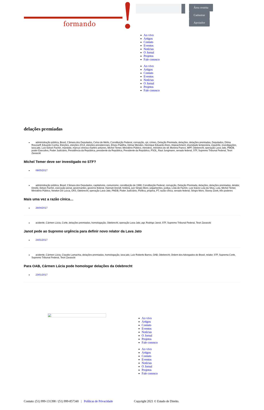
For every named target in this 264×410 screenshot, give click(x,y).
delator (235, 185)
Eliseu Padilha (118, 145)
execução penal (63, 188)
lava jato (36, 147)
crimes (152, 142)
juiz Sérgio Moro (139, 188)
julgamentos (156, 188)
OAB (155, 254)
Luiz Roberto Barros (141, 254)
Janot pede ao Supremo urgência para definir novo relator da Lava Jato (83, 231)
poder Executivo (40, 150)
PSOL (154, 150)
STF (195, 150)
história (126, 188)
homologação (98, 222)
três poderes (226, 190)
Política (142, 190)
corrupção (138, 142)
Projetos (148, 56)
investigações (229, 145)
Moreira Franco (178, 147)
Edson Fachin (47, 188)
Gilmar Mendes (135, 145)
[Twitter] (159, 387)
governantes (79, 188)
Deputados (217, 142)
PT (157, 190)
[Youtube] (170, 387)
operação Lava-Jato (215, 147)
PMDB (230, 147)
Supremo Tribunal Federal (212, 150)
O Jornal (149, 52)
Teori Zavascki (203, 222)
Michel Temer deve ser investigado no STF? (60, 162)
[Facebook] (149, 387)
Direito (35, 188)
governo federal (96, 188)
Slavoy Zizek (211, 190)
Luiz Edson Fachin (51, 147)
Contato (148, 42)
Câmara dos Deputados (79, 142)
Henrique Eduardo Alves (157, 145)
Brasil (63, 142)
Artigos (148, 38)
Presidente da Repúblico (136, 150)
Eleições (64, 145)
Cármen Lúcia (53, 222)
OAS (73, 190)
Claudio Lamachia (71, 254)
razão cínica (166, 190)
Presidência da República (81, 150)
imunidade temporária (198, 145)
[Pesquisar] (183, 9)
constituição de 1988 (131, 185)
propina (151, 190)
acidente (40, 222)
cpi (146, 142)
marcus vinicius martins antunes (89, 147)
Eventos (148, 45)
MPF (189, 147)
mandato (67, 147)
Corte (65, 222)
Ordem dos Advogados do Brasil (188, 254)
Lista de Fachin (180, 188)
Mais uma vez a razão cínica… (48, 199)
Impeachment (178, 145)
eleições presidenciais (98, 145)
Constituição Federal (121, 142)
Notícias (149, 49)
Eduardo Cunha (50, 145)
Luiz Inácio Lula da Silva (202, 188)
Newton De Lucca (60, 190)
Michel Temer (114, 147)
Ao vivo (149, 35)
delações (183, 142)
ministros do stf (161, 147)
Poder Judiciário (58, 150)
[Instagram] (139, 387)
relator (209, 254)
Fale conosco (152, 59)
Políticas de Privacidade (98, 401)
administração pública (47, 142)
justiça (167, 188)
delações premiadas (200, 142)
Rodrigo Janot (153, 222)
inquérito (216, 145)
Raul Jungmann (166, 150)
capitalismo (99, 185)
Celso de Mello (101, 142)
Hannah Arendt (113, 188)
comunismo (112, 185)
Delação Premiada (167, 142)
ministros (147, 147)
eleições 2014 (77, 145)
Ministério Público (132, 147)
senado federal (184, 150)
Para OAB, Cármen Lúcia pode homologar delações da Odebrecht (78, 266)
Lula (218, 188)
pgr (143, 222)
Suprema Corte (227, 254)
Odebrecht (198, 147)
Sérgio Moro (197, 190)
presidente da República (109, 150)
